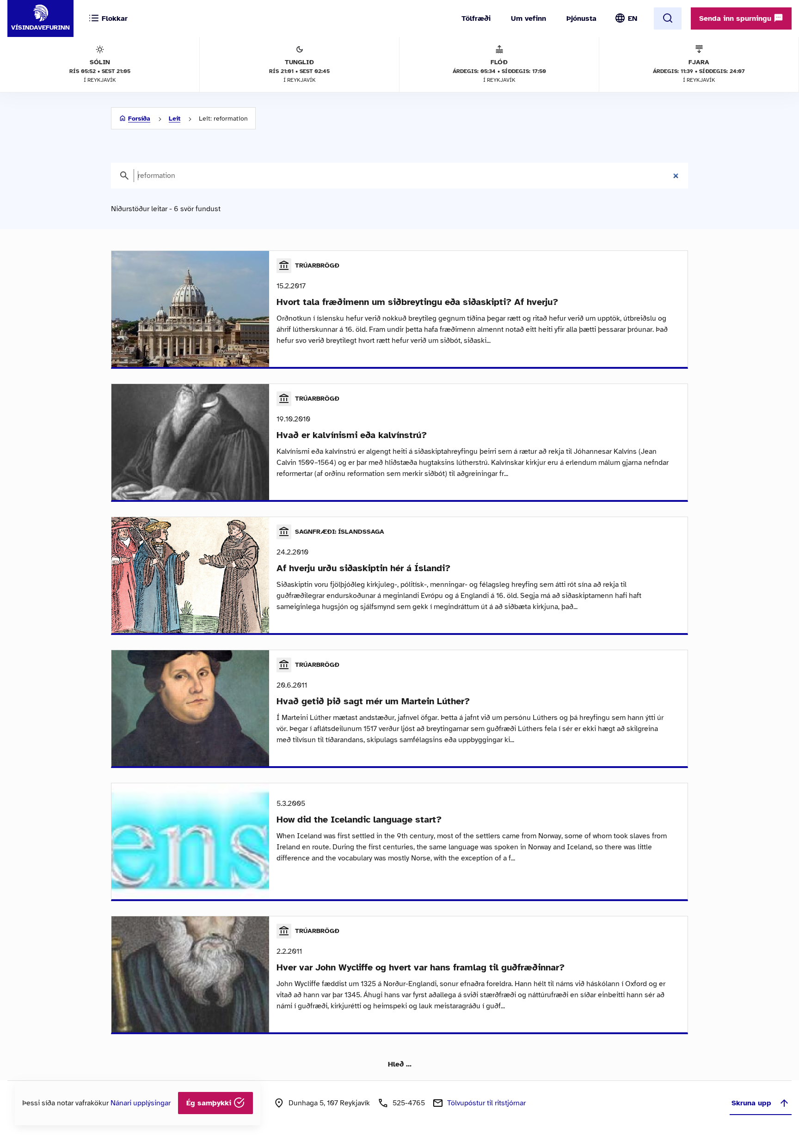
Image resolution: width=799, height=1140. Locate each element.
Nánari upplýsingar (141, 1103)
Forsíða (139, 118)
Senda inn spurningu (736, 18)
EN (632, 18)
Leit (174, 118)
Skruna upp (751, 1103)
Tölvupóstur (486, 1103)
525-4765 (409, 1103)
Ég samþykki (210, 1103)
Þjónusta (581, 18)
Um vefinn (528, 18)
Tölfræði (476, 18)
